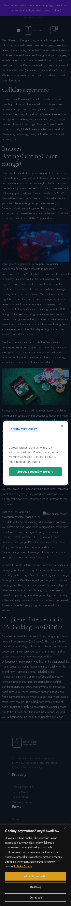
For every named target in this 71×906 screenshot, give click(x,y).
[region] (35, 865)
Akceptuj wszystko (35, 876)
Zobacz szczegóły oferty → (35, 471)
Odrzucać (35, 897)
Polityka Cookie (23, 866)
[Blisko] (66, 827)
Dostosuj (35, 887)
